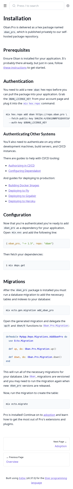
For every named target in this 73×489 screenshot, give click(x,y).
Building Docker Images (23, 185)
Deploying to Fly (18, 190)
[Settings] (68, 6)
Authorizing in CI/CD (21, 165)
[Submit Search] (14, 6)
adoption (49, 415)
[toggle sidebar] (4, 5)
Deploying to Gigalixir (22, 196)
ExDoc (22, 478)
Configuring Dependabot (24, 171)
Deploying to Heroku (21, 201)
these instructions (15, 67)
